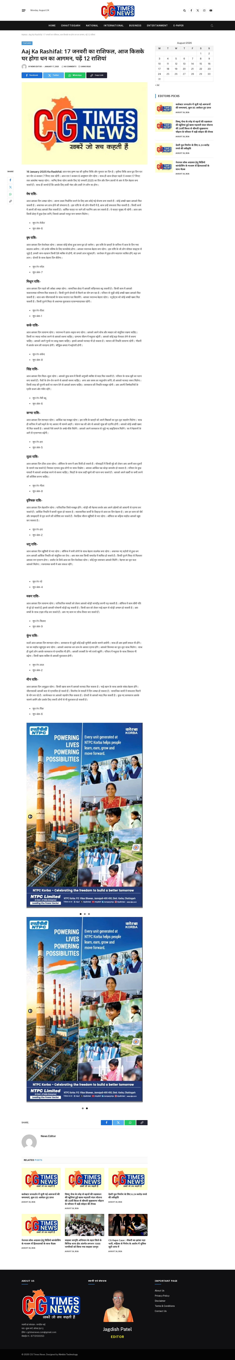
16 (209, 63)
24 (159, 74)
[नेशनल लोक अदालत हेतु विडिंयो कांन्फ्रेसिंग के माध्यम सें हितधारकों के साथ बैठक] (41, 1225)
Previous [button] (30, 816)
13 (184, 63)
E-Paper (178, 25)
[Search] (184, 10)
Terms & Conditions (165, 1306)
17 (159, 69)
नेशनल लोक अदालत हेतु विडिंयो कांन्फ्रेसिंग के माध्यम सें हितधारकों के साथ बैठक (41, 1242)
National (92, 25)
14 (192, 63)
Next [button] (139, 816)
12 (176, 63)
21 (192, 69)
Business (135, 25)
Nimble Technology (68, 1354)
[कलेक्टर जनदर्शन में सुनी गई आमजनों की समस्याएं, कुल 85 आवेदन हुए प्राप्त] (41, 1179)
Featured (27, 43)
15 (201, 63)
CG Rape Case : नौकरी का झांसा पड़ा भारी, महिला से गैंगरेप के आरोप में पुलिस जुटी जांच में (127, 1243)
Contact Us (161, 1311)
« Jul (157, 85)
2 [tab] (85, 914)
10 (159, 63)
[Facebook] (10, 180)
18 (168, 69)
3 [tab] (89, 914)
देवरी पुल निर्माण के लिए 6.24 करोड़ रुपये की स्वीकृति (127, 1195)
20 (184, 69)
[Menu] (23, 10)
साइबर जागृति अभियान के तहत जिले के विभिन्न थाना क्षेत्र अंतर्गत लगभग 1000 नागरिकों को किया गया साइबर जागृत (83, 1243)
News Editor (36, 66)
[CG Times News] (117, 10)
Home (52, 25)
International (114, 25)
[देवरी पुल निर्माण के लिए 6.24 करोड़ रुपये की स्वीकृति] (128, 1179)
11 (168, 63)
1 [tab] (81, 914)
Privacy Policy (162, 1295)
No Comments (70, 66)
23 (209, 69)
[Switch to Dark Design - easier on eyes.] (211, 25)
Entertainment (157, 25)
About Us (159, 1290)
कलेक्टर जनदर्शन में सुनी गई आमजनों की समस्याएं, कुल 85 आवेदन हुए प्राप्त (41, 1195)
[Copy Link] (10, 201)
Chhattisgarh (70, 25)
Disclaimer (160, 1301)
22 (201, 69)
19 (176, 69)
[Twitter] (10, 187)
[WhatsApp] (10, 194)
